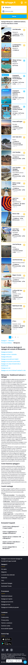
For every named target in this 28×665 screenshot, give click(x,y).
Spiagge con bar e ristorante (9, 354)
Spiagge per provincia (7, 601)
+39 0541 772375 (5, 659)
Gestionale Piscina (6, 586)
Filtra (19, 661)
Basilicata (11, 340)
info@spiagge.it (12, 659)
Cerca (14, 16)
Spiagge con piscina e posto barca (10, 361)
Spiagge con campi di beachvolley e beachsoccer (11, 364)
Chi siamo (4, 569)
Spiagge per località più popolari (10, 607)
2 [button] (12, 337)
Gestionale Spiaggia (6, 583)
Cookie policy (5, 617)
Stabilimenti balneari (6, 596)
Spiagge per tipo (5, 604)
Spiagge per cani (5, 368)
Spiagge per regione (6, 599)
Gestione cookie (5, 626)
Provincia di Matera (6, 343)
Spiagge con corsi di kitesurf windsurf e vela (13, 370)
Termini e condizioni (6, 623)
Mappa (11, 661)
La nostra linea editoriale (8, 575)
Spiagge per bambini (6, 352)
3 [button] (15, 337)
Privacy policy (5, 620)
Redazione (4, 577)
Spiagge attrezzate (6, 357)
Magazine (4, 572)
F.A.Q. (2, 580)
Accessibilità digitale (7, 628)
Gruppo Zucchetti (11, 561)
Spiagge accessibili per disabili (9, 359)
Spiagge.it (4, 340)
